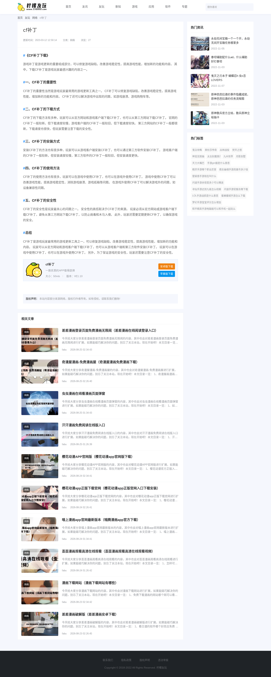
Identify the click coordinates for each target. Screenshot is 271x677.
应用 (151, 6)
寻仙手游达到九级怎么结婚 (206, 189)
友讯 (85, 6)
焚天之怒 (237, 149)
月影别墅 (241, 156)
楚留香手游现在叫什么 (204, 176)
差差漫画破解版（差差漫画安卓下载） (90, 614)
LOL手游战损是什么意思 (205, 195)
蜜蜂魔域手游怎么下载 (233, 195)
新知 (118, 6)
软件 (168, 6)
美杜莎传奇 (211, 149)
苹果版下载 (166, 273)
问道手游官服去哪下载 (236, 189)
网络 (34, 17)
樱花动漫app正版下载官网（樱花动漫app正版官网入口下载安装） (111, 488)
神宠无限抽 (198, 156)
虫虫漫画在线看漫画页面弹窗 (83, 394)
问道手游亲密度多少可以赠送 (207, 182)
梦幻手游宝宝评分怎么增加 (206, 202)
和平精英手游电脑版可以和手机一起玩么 (213, 208)
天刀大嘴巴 (198, 163)
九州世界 (228, 156)
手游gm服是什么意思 (218, 163)
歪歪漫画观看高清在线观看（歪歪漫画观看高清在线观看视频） (108, 551)
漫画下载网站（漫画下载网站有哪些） (90, 583)
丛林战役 (224, 149)
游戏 (135, 6)
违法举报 (163, 660)
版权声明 (145, 660)
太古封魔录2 (213, 156)
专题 (184, 6)
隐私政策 (126, 660)
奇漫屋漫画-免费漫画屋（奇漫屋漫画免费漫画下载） (100, 362)
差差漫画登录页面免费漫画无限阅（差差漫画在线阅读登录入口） (110, 330)
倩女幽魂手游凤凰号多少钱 (233, 169)
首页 (68, 6)
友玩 (101, 6)
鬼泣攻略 (197, 149)
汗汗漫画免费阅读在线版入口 (83, 425)
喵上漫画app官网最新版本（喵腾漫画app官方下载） (101, 520)
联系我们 (108, 660)
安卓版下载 (166, 266)
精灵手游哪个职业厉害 (204, 169)
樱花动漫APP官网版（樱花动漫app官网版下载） (98, 457)
